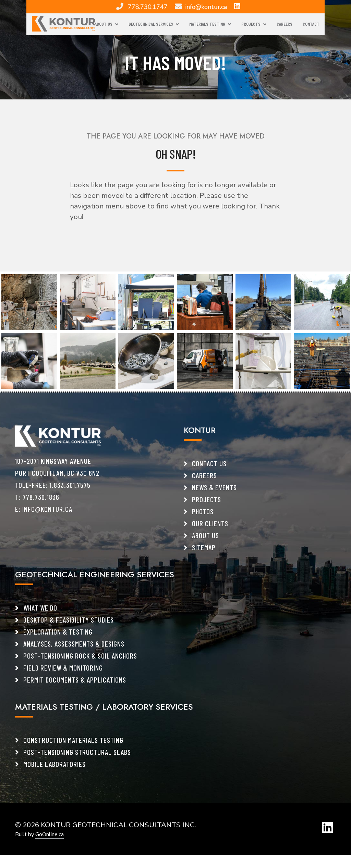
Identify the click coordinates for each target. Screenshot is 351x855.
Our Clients (209, 523)
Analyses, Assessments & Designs (73, 643)
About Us (103, 24)
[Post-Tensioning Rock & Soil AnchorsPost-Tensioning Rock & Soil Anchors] (29, 301)
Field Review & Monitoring (62, 667)
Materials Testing (207, 24)
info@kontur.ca (206, 7)
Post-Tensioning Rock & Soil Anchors (79, 655)
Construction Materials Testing (72, 740)
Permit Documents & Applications (74, 679)
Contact (311, 24)
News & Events (213, 487)
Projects (251, 24)
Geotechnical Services (151, 24)
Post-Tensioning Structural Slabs (76, 752)
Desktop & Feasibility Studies (68, 619)
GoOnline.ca (49, 834)
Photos (202, 511)
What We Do (39, 607)
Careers (284, 24)
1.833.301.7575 (70, 485)
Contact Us (208, 463)
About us (204, 535)
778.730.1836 (41, 497)
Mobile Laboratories (54, 764)
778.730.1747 (148, 7)
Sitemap (203, 547)
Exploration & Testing (57, 631)
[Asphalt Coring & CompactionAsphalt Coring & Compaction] (322, 301)
